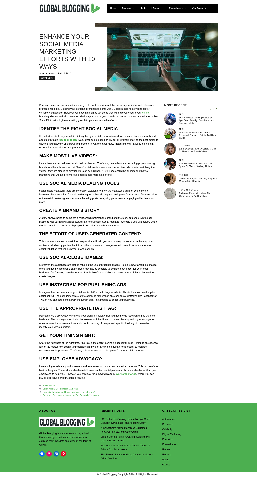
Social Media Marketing (67, 389)
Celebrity (167, 429)
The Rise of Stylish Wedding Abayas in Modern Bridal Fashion (198, 179)
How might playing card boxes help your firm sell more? (69, 392)
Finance (166, 454)
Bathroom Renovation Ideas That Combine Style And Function (195, 194)
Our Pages (197, 8)
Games (166, 464)
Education (167, 439)
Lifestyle (155, 8)
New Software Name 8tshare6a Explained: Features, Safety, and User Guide (197, 135)
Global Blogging (48, 433)
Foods (165, 459)
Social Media (47, 78)
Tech (143, 8)
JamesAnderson (47, 73)
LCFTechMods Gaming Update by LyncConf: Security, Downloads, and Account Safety (196, 120)
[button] (214, 8)
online (145, 112)
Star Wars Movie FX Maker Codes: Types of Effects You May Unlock (196, 164)
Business (126, 8)
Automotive (168, 419)
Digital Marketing (171, 434)
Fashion (166, 449)
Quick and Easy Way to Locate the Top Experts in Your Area (71, 395)
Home (113, 8)
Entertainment (176, 8)
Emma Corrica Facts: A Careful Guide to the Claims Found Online (197, 150)
